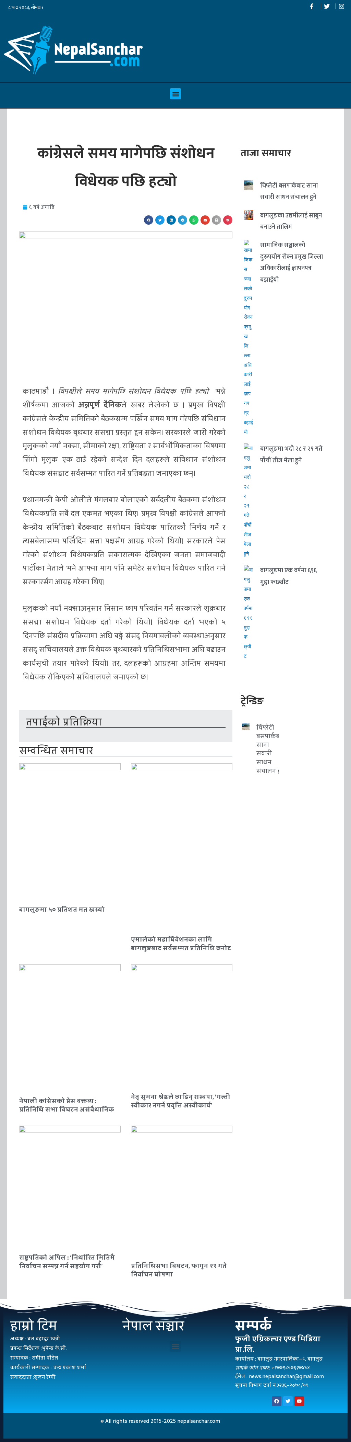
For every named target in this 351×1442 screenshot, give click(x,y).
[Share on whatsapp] (193, 220)
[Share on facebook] (148, 220)
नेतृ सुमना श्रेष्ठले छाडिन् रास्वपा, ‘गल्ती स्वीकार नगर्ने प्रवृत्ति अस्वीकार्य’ (180, 1101)
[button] (175, 93)
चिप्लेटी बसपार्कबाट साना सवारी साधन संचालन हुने (270, 749)
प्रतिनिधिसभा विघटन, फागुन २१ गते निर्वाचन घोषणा (179, 1270)
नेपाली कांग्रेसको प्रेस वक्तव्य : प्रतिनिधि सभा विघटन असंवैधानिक (66, 1105)
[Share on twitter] (160, 220)
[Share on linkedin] (171, 220)
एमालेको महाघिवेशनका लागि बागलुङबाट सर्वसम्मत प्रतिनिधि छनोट (181, 943)
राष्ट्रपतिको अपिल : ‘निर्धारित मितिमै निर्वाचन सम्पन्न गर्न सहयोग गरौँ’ (67, 1261)
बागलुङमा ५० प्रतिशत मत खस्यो (62, 909)
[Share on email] (205, 220)
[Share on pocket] (227, 220)
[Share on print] (216, 220)
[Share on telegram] (182, 220)
